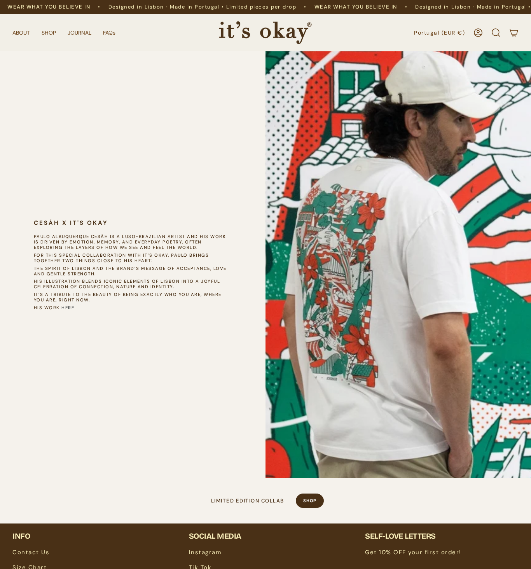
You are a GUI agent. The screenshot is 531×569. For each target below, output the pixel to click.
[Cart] (514, 32)
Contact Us (30, 552)
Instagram (205, 552)
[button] (21, 33)
